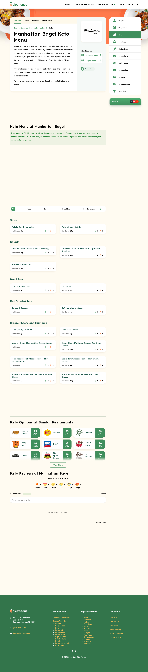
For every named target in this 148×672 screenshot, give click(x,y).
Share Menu (89, 69)
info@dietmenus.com (22, 633)
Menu (27, 20)
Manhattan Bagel (40, 28)
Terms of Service (116, 633)
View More (58, 465)
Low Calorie (60, 634)
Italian (86, 622)
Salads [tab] (46, 209)
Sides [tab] (29, 209)
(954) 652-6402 (19, 628)
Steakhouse (89, 637)
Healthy (87, 644)
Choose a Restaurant (61, 618)
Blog (122, 4)
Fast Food (88, 635)
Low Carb (59, 630)
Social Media (47, 20)
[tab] (17, 20)
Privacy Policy (115, 629)
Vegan (58, 624)
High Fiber (59, 645)
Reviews (35, 20)
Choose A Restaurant (84, 4)
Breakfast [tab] (66, 209)
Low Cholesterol (62, 643)
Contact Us (133, 4)
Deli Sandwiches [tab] (89, 209)
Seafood (87, 626)
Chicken (87, 639)
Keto (57, 628)
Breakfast (88, 641)
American (88, 624)
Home (16, 28)
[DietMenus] (18, 4)
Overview (17, 20)
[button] (100, 209)
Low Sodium (60, 639)
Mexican (87, 620)
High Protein (60, 637)
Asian (86, 617)
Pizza (86, 630)
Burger (87, 633)
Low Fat (58, 641)
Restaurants (26, 28)
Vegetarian (60, 626)
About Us (113, 618)
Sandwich (88, 628)
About (68, 4)
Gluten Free (60, 632)
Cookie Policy (115, 637)
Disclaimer (114, 626)
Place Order (116, 102)
